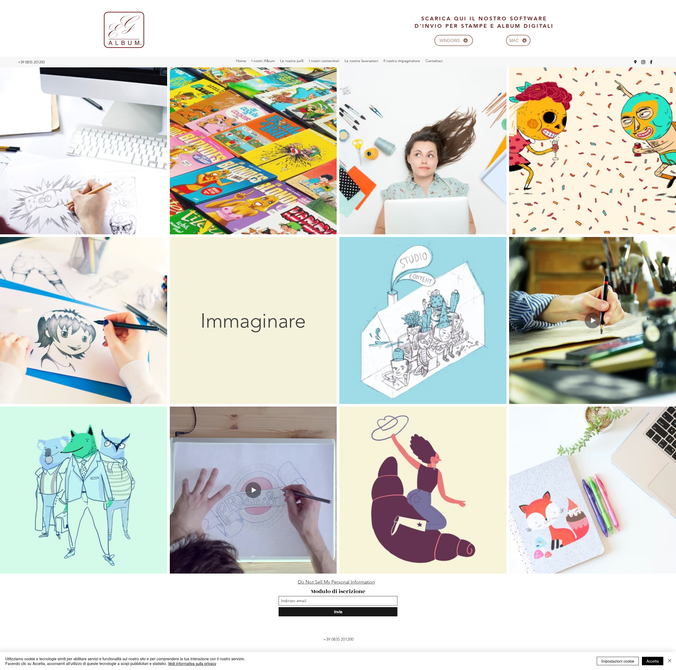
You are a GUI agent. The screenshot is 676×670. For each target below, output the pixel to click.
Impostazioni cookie (617, 661)
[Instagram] (643, 62)
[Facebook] (651, 62)
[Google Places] (635, 62)
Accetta (652, 661)
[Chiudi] (669, 661)
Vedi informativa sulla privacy (192, 663)
